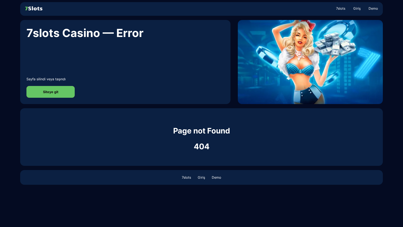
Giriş (357, 8)
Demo (373, 8)
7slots (340, 8)
